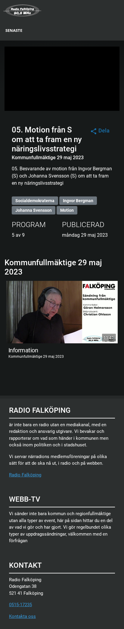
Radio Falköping (25, 475)
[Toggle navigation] (120, 9)
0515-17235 (20, 604)
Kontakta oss (22, 616)
